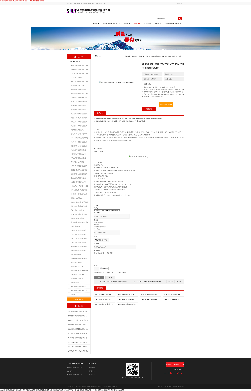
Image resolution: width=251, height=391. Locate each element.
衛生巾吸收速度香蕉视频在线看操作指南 (78, 338)
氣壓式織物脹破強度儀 (77, 130)
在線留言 (158, 23)
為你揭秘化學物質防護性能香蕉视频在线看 (78, 342)
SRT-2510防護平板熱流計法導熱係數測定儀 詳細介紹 (174, 299)
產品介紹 (100, 113)
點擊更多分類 (79, 299)
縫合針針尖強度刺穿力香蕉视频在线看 (80, 102)
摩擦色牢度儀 (75, 282)
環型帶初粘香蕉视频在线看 (79, 206)
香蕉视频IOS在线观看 (117, 390)
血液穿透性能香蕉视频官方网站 (80, 274)
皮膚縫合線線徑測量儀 (77, 218)
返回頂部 (170, 281)
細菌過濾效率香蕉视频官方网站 (80, 290)
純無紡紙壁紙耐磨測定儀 (78, 178)
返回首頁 (179, 3)
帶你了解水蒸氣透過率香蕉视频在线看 (78, 346)
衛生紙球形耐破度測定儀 (78, 150)
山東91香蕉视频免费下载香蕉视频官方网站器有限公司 (88, 3)
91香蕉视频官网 (97, 390)
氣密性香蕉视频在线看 (77, 85)
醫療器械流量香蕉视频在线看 (79, 81)
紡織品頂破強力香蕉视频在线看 (80, 122)
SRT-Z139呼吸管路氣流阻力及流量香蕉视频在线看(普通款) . (151, 295)
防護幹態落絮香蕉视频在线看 (79, 69)
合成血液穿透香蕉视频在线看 (79, 270)
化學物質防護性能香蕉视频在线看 (80, 190)
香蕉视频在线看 (75, 61)
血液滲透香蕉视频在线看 (78, 230)
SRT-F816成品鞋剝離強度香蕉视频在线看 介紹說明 (105, 299)
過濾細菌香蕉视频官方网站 (79, 246)
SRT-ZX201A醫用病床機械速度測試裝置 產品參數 (128, 304)
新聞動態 (127, 23)
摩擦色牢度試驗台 (76, 254)
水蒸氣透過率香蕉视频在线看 (79, 186)
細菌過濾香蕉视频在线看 (78, 286)
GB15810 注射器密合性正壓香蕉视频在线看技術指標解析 (78, 320)
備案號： (160, 386)
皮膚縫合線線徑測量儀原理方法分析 (78, 329)
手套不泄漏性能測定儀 (77, 210)
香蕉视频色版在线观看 (42, 390)
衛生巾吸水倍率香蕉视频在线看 (80, 142)
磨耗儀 (73, 294)
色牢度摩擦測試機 (76, 262)
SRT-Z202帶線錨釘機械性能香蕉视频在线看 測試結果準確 (105, 304)
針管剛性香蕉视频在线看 (78, 106)
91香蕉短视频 (106, 390)
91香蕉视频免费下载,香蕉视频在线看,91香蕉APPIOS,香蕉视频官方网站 (22, 1)
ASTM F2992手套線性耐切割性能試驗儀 (80, 166)
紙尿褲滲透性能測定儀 (77, 162)
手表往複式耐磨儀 (76, 77)
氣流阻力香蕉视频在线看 (78, 182)
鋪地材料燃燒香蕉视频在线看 (79, 93)
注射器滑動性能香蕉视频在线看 (80, 146)
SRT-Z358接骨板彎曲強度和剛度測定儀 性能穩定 (105, 295)
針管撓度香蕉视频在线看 (78, 89)
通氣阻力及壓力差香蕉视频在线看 (80, 170)
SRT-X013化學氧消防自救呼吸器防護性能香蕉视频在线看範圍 (156, 282)
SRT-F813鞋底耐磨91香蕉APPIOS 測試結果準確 (128, 299)
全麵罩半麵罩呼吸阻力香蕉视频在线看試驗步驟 (116, 282)
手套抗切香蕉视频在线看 (78, 234)
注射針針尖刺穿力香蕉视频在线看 (80, 118)
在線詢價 (149, 109)
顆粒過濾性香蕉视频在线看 (79, 194)
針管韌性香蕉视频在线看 (78, 110)
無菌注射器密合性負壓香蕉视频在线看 (80, 134)
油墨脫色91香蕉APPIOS (78, 198)
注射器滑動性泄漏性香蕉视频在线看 (80, 174)
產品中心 (141, 56)
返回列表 (178, 281)
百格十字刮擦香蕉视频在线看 (79, 138)
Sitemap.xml (168, 386)
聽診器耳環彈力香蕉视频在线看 (80, 126)
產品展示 (137, 23)
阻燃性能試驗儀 (75, 226)
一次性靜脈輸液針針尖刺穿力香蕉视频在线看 (78, 311)
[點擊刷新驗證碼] (104, 268)
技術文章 (148, 23)
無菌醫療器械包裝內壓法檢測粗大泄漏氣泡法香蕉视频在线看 (78, 316)
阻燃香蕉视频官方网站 (77, 266)
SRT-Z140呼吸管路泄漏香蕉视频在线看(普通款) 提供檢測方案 (128, 295)
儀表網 (182, 386)
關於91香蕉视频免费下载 (111, 23)
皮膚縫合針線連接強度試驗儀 (79, 202)
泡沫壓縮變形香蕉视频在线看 (79, 65)
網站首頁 (96, 23)
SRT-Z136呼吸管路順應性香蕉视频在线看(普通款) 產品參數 (174, 295)
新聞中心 (92, 371)
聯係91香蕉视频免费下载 (173, 23)
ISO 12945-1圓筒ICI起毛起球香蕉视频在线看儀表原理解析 (78, 333)
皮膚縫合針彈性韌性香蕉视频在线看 (80, 98)
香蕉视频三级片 (10, 390)
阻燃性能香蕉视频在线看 (78, 250)
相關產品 (100, 288)
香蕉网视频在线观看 (29, 390)
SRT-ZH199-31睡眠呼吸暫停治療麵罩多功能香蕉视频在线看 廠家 (151, 299)
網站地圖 (2, 390)
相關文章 (78, 306)
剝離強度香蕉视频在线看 (78, 154)
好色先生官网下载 (67, 390)
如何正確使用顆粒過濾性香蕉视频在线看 (78, 351)
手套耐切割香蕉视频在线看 (79, 258)
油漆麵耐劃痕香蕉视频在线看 (79, 222)
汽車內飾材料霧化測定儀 (78, 158)
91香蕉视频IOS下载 (56, 390)
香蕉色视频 (18, 390)
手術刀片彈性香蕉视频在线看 (79, 73)
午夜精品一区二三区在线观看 (82, 390)
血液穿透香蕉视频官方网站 (79, 238)
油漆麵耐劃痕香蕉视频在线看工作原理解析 (78, 324)
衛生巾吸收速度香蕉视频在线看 (80, 214)
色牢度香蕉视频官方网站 (78, 242)
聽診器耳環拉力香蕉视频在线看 (80, 114)
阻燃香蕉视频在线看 (77, 278)
